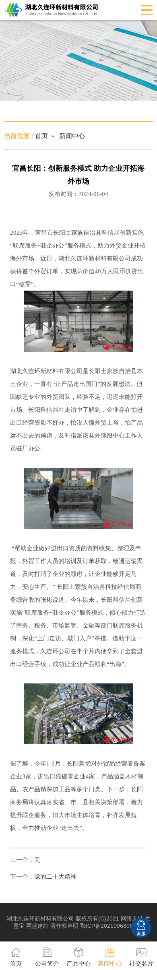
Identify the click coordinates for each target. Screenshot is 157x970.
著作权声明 (64, 926)
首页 (41, 135)
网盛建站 (37, 926)
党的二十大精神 (55, 876)
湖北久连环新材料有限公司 (40, 918)
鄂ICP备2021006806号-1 (112, 926)
